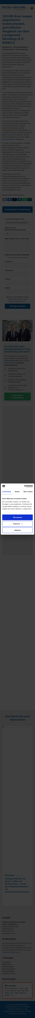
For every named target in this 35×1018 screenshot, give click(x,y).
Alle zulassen (17, 517)
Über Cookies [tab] (28, 491)
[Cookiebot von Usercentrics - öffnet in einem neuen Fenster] (25, 486)
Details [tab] (17, 491)
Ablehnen (17, 530)
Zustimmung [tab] (6, 491)
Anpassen (16, 524)
